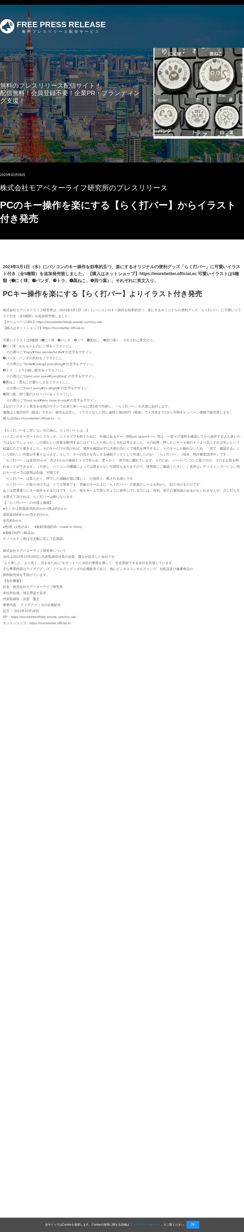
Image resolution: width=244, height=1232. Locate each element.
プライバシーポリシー (146, 1224)
